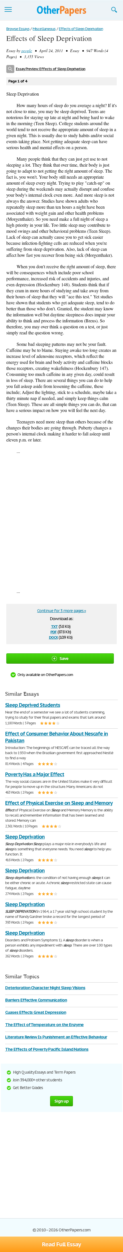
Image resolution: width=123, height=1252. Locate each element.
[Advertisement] (61, 521)
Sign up (61, 1101)
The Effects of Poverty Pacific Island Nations (46, 1049)
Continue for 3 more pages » (61, 610)
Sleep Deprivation (25, 836)
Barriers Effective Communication (36, 1000)
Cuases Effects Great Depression (35, 1012)
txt (54, 626)
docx (53, 637)
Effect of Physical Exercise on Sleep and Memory (58, 803)
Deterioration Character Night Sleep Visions (45, 987)
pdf (53, 631)
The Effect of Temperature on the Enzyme (44, 1024)
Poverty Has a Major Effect (34, 774)
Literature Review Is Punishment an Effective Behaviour (56, 1037)
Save (64, 658)
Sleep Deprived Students (32, 705)
